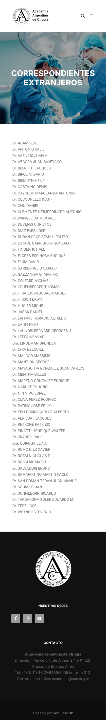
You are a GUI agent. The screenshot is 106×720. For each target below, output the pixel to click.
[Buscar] (82, 16)
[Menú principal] (91, 16)
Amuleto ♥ (63, 713)
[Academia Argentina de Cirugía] (34, 16)
